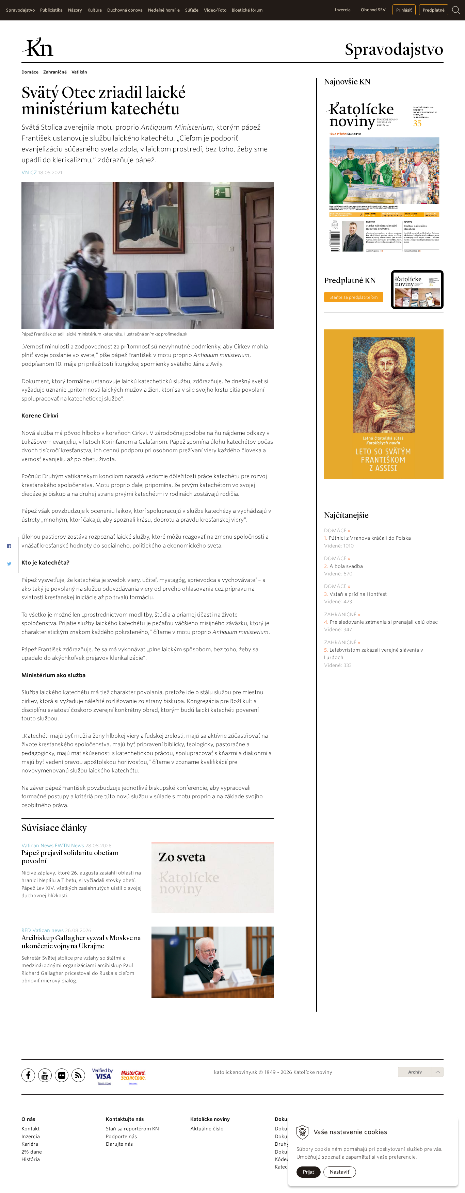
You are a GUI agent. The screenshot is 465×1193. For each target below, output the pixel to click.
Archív (415, 1072)
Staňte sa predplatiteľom (354, 297)
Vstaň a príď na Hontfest (358, 594)
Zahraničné (340, 614)
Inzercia (343, 9)
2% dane (31, 1152)
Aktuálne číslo (207, 1128)
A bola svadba (346, 566)
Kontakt (30, 1128)
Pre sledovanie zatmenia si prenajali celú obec (384, 622)
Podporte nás (121, 1136)
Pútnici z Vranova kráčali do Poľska (370, 538)
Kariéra (29, 1144)
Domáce (335, 530)
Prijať (308, 1172)
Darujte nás (119, 1144)
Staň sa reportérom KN (132, 1128)
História (30, 1159)
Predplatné (434, 10)
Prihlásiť (404, 10)
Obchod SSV (373, 9)
